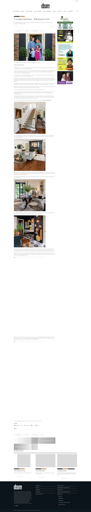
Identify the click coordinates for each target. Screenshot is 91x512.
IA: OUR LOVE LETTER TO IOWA (64, 502)
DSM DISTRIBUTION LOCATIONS (63, 487)
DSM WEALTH (60, 500)
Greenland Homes (62, 471)
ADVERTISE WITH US (39, 494)
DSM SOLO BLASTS (61, 504)
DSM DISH (22, 11)
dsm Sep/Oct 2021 (16, 16)
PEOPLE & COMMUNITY (47, 11)
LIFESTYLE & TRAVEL (37, 11)
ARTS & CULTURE (16, 11)
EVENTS (54, 11)
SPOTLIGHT (59, 11)
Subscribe (71, 11)
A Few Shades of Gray (19, 471)
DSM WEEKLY (60, 498)
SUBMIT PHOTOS (60, 485)
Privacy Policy (37, 510)
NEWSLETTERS (60, 494)
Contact (65, 11)
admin (18, 476)
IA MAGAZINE (59, 489)
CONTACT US (38, 485)
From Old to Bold (40, 471)
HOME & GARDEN (29, 11)
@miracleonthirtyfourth (47, 100)
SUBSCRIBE (38, 489)
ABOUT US (37, 487)
